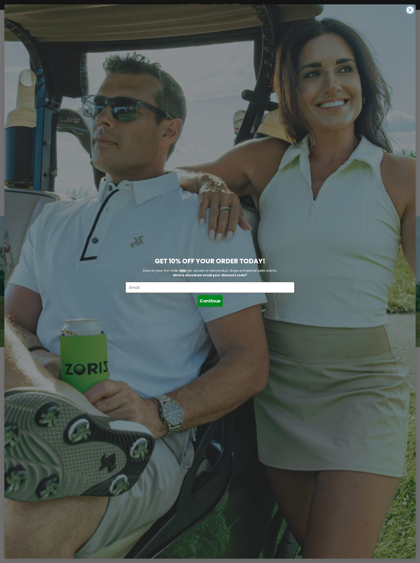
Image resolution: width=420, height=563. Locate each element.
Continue (210, 301)
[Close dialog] (410, 10)
